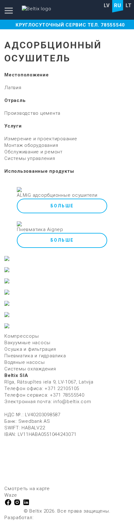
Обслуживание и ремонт (33, 152)
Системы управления (29, 158)
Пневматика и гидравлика (35, 356)
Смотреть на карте (27, 488)
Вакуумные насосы (27, 342)
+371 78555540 (67, 395)
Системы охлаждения (30, 369)
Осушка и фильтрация (30, 349)
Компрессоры (21, 336)
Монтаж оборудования (31, 145)
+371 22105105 (62, 388)
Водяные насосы (24, 362)
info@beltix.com (72, 401)
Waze (10, 495)
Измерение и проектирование (40, 139)
